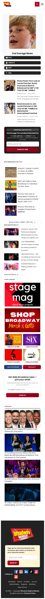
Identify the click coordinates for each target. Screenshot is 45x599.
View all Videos (10, 274)
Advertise (11, 582)
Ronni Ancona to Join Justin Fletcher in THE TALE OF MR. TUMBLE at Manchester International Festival (27, 109)
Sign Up (13, 563)
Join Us (34, 582)
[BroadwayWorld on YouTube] (16, 577)
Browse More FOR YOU (21, 222)
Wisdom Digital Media (30, 591)
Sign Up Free (22, 149)
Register (25, 4)
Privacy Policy (29, 593)
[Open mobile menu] (42, 4)
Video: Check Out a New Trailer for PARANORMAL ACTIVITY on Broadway (20, 504)
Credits (11, 63)
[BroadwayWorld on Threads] (36, 572)
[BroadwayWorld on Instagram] (21, 572)
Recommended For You (13, 162)
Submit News (14, 584)
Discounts (32, 367)
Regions (24, 584)
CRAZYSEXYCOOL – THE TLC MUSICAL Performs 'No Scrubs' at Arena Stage (30, 257)
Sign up (22, 395)
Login (31, 4)
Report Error (22, 587)
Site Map (32, 584)
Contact (27, 582)
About (19, 582)
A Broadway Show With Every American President (22, 480)
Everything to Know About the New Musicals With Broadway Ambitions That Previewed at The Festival (21, 455)
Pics (10, 58)
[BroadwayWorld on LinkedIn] (26, 572)
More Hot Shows (13, 367)
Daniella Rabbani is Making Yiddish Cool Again (28, 267)
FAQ (9, 73)
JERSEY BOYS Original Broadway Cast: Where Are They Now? (21, 430)
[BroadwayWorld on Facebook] (16, 572)
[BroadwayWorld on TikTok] (31, 572)
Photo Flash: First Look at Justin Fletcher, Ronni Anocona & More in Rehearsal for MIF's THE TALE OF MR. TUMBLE (28, 86)
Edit (10, 68)
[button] (37, 4)
